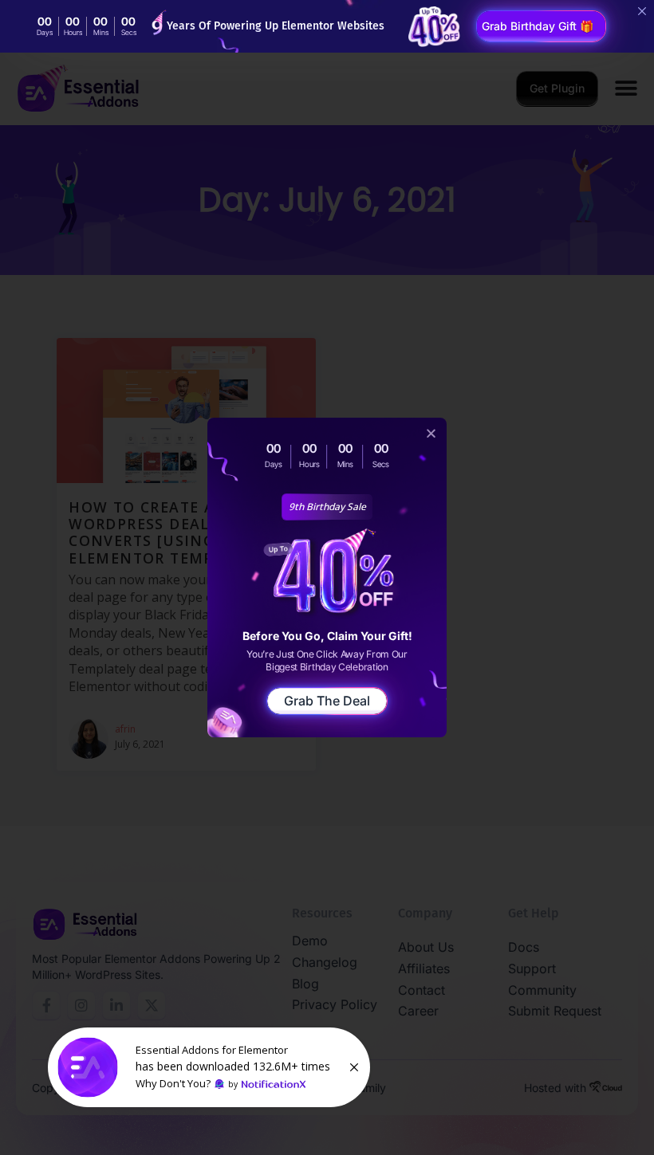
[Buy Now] (209, 1067)
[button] (431, 433)
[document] (327, 577)
